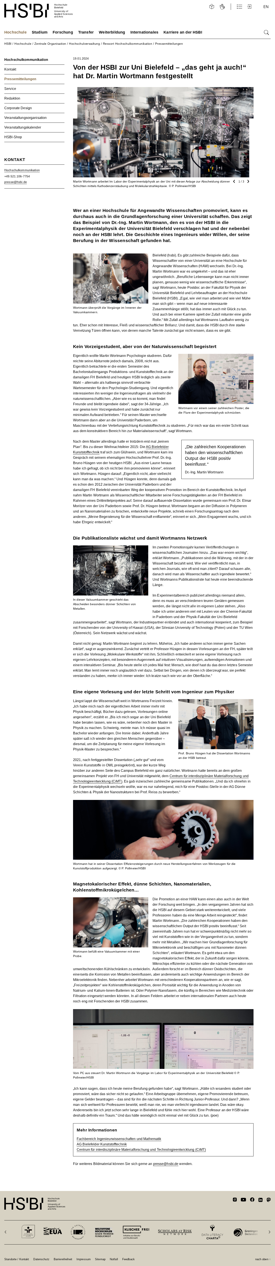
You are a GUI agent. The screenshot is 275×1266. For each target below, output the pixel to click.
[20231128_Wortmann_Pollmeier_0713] (216, 702)
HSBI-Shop (13, 137)
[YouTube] (243, 1200)
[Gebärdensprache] (222, 6)
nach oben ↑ (263, 1259)
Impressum (83, 1259)
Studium (39, 32)
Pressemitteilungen (169, 43)
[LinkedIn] (260, 1200)
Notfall (114, 1259)
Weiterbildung (112, 32)
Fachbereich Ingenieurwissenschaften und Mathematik (119, 1139)
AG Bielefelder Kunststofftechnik (102, 1144)
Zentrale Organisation (50, 43)
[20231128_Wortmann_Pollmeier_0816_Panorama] (163, 802)
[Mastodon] (269, 1200)
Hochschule (15, 32)
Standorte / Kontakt (16, 1259)
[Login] (249, 6)
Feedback (128, 1259)
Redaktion (12, 98)
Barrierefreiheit (63, 1259)
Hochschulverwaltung (84, 43)
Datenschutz (41, 1259)
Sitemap (100, 1259)
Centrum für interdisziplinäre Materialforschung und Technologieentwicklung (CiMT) (141, 1149)
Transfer (86, 32)
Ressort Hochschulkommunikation (127, 43)
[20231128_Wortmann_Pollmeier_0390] (110, 900)
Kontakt (10, 69)
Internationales (144, 32)
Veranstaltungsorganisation (25, 118)
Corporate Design (18, 108)
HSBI (8, 43)
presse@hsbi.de (166, 1164)
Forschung (63, 32)
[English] (266, 6)
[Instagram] (235, 1200)
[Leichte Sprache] (211, 6)
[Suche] (266, 32)
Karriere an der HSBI (182, 32)
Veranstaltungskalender (22, 127)
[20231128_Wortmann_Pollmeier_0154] (110, 548)
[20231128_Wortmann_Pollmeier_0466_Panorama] (163, 1012)
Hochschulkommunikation (26, 59)
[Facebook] (252, 1200)
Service (10, 89)
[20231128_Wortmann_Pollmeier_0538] (216, 356)
